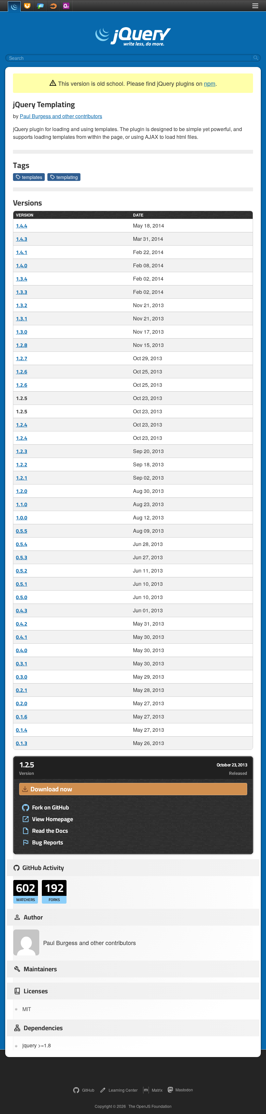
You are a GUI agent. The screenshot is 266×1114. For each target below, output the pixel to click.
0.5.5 (21, 531)
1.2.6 (21, 371)
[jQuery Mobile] (40, 5)
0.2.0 (21, 703)
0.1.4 (21, 730)
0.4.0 (21, 650)
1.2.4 (21, 424)
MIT (26, 1009)
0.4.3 (21, 610)
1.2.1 (21, 478)
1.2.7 (21, 358)
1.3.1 (21, 318)
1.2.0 (21, 491)
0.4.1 (21, 637)
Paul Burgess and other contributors (61, 116)
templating (67, 177)
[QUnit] (66, 5)
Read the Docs (50, 830)
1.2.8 (21, 345)
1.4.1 (21, 252)
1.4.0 (21, 265)
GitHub (88, 1090)
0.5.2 (21, 570)
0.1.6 (21, 716)
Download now (51, 789)
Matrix (157, 1090)
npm (209, 83)
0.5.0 (21, 597)
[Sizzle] (53, 5)
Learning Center (123, 1090)
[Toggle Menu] (255, 6)
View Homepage (52, 819)
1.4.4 (21, 225)
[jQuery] (14, 6)
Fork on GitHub (50, 807)
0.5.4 (21, 544)
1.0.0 (21, 517)
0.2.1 (21, 690)
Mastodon (184, 1089)
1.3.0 (21, 332)
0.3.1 (21, 663)
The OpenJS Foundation (150, 1106)
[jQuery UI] (27, 5)
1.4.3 (21, 239)
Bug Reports (47, 842)
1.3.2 (21, 305)
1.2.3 (21, 451)
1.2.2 (21, 464)
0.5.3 (21, 557)
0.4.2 (21, 624)
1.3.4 (21, 279)
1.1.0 (21, 504)
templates (32, 177)
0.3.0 (21, 677)
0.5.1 (21, 584)
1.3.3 (21, 292)
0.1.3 (21, 743)
